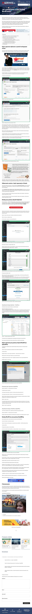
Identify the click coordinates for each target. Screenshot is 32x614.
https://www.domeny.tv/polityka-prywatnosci (19, 323)
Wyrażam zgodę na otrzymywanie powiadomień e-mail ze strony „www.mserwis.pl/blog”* (16, 316)
